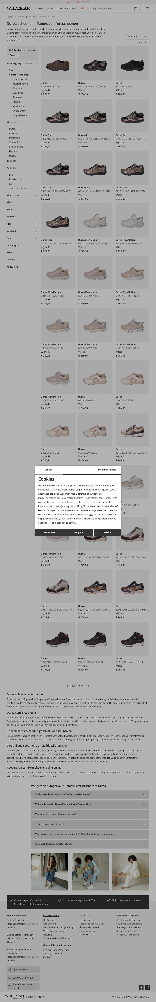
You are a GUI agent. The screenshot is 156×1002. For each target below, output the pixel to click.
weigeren (79, 532)
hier (91, 515)
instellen (107, 532)
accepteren (50, 532)
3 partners (81, 494)
